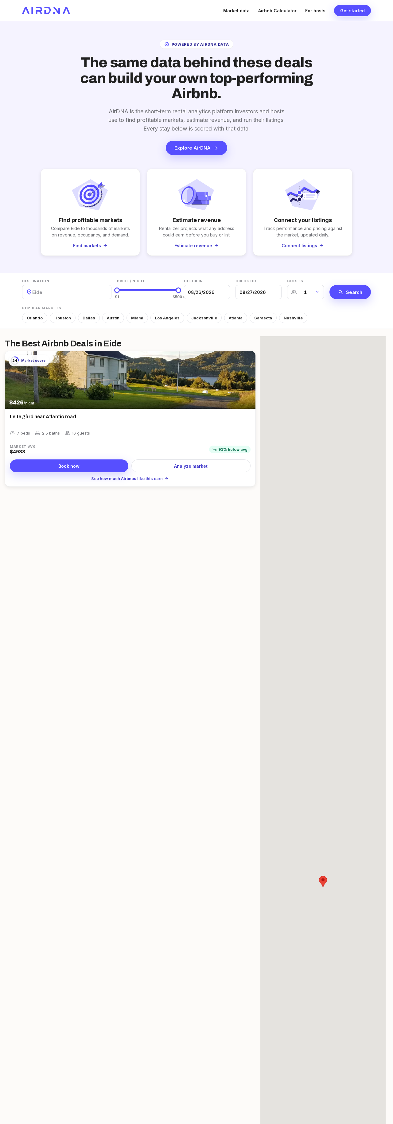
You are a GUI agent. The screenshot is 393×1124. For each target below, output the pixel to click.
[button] (323, 881)
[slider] (117, 290)
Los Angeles (167, 317)
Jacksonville (204, 317)
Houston (62, 317)
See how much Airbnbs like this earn (130, 478)
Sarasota (263, 317)
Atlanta (236, 317)
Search (350, 292)
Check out (247, 281)
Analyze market (191, 466)
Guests (295, 281)
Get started (352, 10)
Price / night (131, 281)
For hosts (315, 10)
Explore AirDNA (196, 148)
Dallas (89, 317)
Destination (35, 281)
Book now (69, 466)
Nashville (293, 317)
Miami (137, 317)
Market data (236, 10)
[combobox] (32, 292)
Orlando (35, 317)
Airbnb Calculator (277, 10)
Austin (113, 317)
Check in (193, 281)
